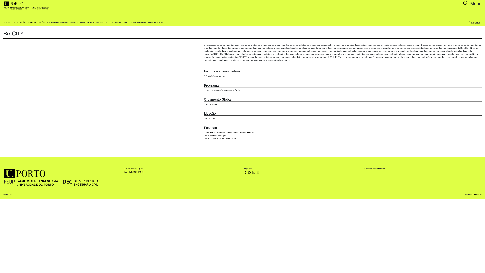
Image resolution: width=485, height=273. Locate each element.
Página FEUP (210, 118)
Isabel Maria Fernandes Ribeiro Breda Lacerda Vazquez (229, 132)
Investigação (19, 22)
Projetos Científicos (38, 22)
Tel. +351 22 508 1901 (134, 172)
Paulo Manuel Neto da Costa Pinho (220, 139)
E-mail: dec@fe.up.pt (133, 168)
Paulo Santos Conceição (215, 135)
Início (6, 22)
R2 (10, 195)
